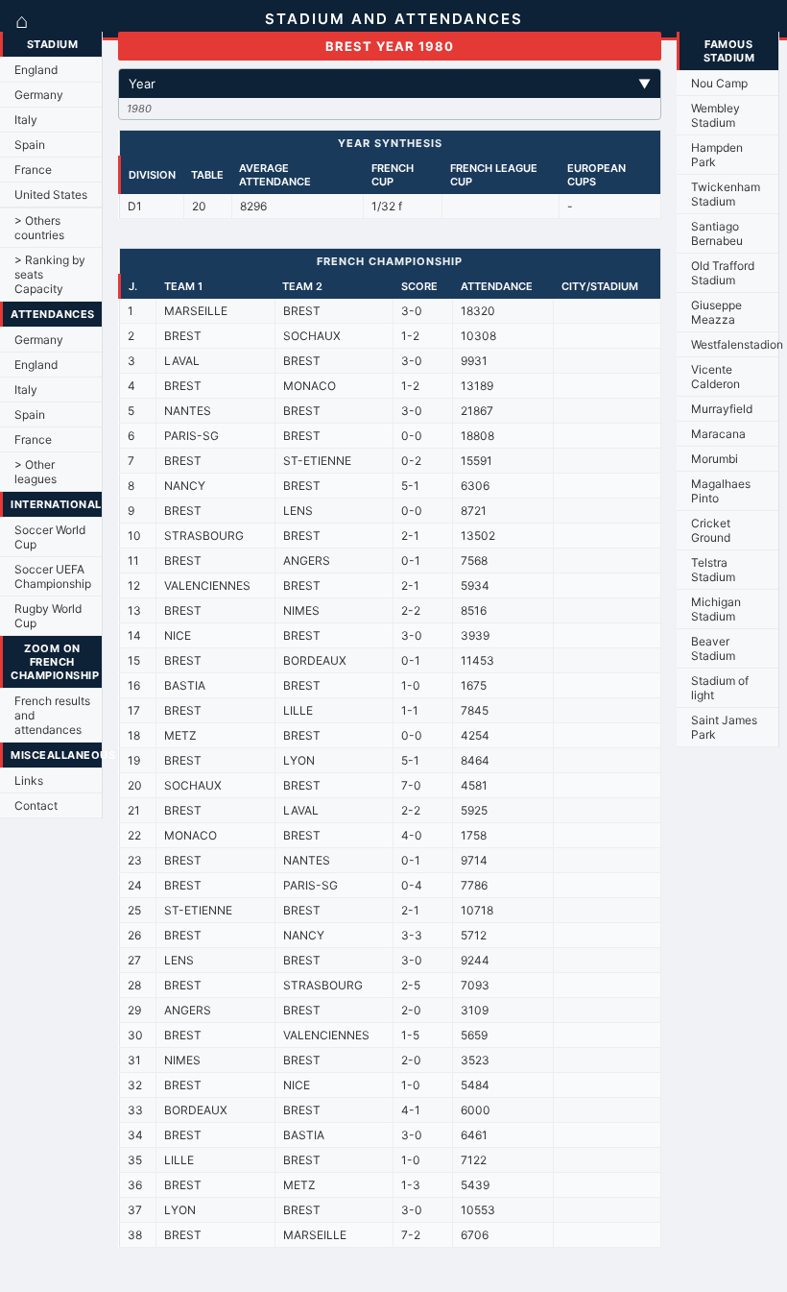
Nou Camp (719, 83)
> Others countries (39, 227)
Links (28, 780)
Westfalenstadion (734, 344)
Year (390, 83)
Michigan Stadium (716, 609)
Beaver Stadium (713, 648)
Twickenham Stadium (725, 194)
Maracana (718, 434)
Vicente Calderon (715, 376)
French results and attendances (52, 715)
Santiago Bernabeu (717, 233)
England (36, 69)
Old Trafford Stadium (722, 272)
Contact (36, 805)
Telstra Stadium (713, 569)
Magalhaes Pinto (721, 490)
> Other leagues (35, 471)
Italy (25, 119)
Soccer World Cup (49, 537)
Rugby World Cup (48, 615)
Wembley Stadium (715, 115)
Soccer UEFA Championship (52, 576)
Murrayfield (721, 409)
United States (50, 194)
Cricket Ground (710, 530)
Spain (29, 144)
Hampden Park (717, 154)
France (33, 169)
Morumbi (714, 458)
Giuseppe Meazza (716, 312)
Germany (38, 94)
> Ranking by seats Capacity (49, 274)
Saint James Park (724, 727)
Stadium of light (720, 687)
